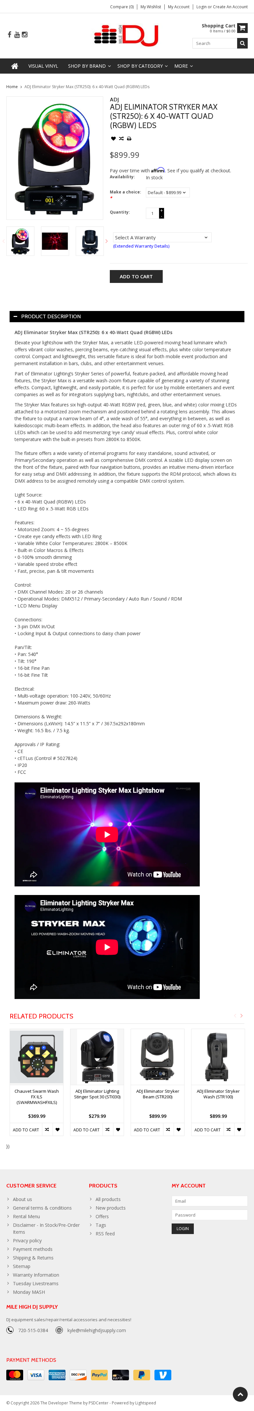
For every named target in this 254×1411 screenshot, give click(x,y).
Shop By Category (140, 66)
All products (108, 1199)
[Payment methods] (14, 1375)
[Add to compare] (121, 139)
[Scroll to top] (240, 1394)
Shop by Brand (87, 66)
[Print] (129, 139)
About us (22, 1199)
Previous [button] (3, 241)
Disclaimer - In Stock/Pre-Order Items (46, 1228)
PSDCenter (98, 1403)
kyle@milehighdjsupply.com (96, 1330)
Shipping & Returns (33, 1258)
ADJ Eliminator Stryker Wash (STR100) (218, 1094)
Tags (101, 1225)
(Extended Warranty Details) (141, 246)
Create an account (230, 7)
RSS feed (105, 1233)
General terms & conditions (42, 1208)
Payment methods (33, 1249)
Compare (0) (122, 7)
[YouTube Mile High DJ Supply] (17, 34)
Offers (102, 1216)
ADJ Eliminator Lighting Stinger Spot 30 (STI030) (97, 1094)
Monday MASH (29, 1292)
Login (202, 7)
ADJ (114, 99)
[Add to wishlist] (113, 139)
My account (179, 7)
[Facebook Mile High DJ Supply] (9, 34)
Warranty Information (36, 1275)
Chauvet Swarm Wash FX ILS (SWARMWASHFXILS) (37, 1096)
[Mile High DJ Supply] (127, 35)
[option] (20, 241)
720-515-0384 (33, 1330)
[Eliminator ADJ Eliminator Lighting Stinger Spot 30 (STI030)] (97, 1057)
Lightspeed (145, 1403)
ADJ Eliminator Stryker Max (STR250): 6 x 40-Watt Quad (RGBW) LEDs (86, 86)
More (181, 66)
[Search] (242, 43)
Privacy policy (27, 1240)
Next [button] (107, 241)
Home (12, 86)
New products (111, 1208)
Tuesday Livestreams (36, 1283)
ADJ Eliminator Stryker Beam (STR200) (157, 1094)
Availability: (122, 177)
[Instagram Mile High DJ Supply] (24, 34)
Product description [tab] (51, 316)
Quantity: (120, 212)
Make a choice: (125, 195)
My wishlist (151, 7)
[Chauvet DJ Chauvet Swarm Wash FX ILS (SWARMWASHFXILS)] (36, 1057)
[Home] (14, 66)
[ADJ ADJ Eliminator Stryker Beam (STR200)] (157, 1057)
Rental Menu (26, 1216)
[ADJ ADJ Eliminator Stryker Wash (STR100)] (218, 1057)
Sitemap (21, 1266)
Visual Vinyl (43, 66)
